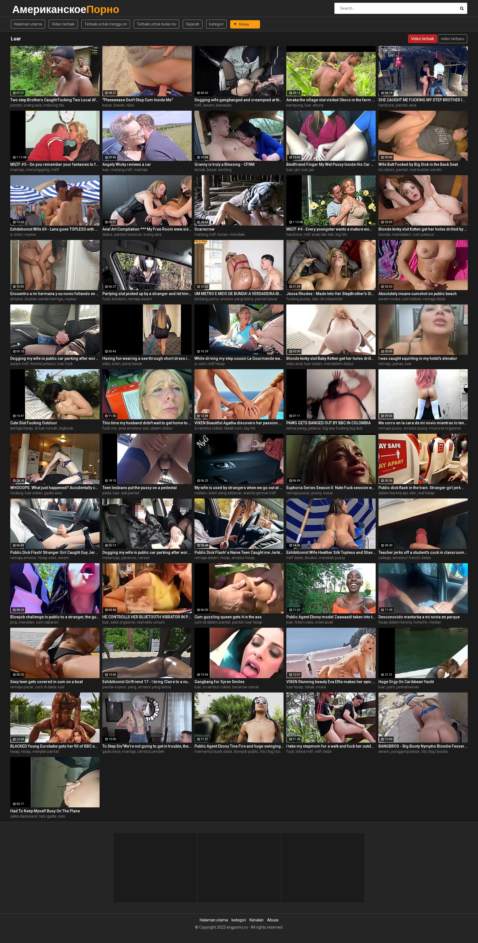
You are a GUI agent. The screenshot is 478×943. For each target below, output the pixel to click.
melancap (111, 558)
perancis (128, 558)
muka (321, 687)
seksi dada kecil (23, 816)
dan (315, 299)
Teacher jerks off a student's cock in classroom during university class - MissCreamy (423, 552)
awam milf (19, 363)
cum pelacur (423, 234)
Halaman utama (28, 24)
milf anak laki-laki (319, 234)
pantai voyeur (114, 687)
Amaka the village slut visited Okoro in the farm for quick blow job (331, 100)
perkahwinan (407, 687)
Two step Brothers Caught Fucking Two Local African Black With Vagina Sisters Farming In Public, (55, 100)
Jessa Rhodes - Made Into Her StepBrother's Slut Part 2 (331, 293)
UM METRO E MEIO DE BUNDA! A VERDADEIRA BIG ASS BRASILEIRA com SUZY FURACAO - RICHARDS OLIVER (239, 293)
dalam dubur (161, 428)
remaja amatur (23, 558)
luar (308, 105)
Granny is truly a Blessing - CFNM (224, 164)
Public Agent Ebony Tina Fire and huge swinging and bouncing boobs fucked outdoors (239, 746)
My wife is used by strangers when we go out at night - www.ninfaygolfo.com (239, 487)
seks (106, 363)
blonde (384, 234)
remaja (384, 363)
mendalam (401, 234)
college (384, 558)
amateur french (406, 558)
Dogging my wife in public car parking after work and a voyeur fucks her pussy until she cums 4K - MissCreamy (55, 358)
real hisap (426, 493)
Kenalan (257, 920)
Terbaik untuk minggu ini (105, 24)
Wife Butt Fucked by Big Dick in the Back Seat (418, 164)
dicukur (311, 558)
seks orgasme (123, 622)
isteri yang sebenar (225, 493)
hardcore (386, 105)
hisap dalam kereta (395, 622)
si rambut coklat (208, 428)
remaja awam (140, 299)
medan (435, 622)
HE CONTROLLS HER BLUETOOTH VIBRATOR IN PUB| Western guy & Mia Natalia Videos (147, 617)
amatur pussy (416, 428)
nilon (130, 105)
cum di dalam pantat (212, 622)
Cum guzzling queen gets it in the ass (228, 617)
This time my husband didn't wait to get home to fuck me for (147, 423)
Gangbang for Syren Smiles (219, 682)
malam (200, 493)
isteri (18, 234)
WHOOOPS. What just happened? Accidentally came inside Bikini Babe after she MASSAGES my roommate (55, 487)
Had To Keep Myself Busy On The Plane (45, 811)
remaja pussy (390, 428)
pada (106, 493)
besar (212, 169)
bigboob (66, 428)
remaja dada (434, 299)
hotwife (420, 622)
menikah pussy (332, 558)
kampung (294, 105)
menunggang (37, 169)
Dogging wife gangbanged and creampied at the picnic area (239, 100)
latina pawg (296, 428)
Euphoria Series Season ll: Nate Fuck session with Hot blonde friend (331, 487)
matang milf (121, 169)
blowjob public (246, 751)
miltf (55, 169)
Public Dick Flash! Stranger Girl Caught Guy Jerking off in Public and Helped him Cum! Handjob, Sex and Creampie (55, 552)
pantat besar (266, 299)
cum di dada (45, 687)
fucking (16, 493)
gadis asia (53, 493)
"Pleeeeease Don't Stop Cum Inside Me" (137, 100)
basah (119, 105)
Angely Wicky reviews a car (126, 164)
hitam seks (304, 622)
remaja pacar (21, 687)
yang (132, 687)
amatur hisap (243, 558)
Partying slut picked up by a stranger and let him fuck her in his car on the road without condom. (147, 293)
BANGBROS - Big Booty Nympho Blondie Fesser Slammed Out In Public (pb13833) (423, 746)
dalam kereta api (393, 493)
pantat (16, 105)
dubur (107, 234)
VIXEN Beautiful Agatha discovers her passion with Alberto (239, 423)
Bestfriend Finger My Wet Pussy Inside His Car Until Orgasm (331, 164)
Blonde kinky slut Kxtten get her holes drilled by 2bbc (423, 229)
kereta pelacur (43, 363)
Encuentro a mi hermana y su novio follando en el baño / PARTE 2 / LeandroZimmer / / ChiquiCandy (55, 293)
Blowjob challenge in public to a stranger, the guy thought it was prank (55, 617)
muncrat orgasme (445, 428)
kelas (426, 558)
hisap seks (47, 558)
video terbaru (452, 39)
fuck (106, 299)
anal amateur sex (133, 428)
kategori (216, 24)
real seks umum (151, 622)
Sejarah (192, 24)
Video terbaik (63, 24)
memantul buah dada (213, 751)
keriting (225, 169)
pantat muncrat (128, 234)
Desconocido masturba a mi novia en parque (419, 617)
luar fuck (65, 363)
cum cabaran (47, 622)
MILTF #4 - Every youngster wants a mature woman (331, 229)
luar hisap (253, 622)
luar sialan (313, 363)
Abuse (273, 920)
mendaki (237, 234)
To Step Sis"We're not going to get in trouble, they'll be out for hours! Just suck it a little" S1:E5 (147, 746)
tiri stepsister (331, 299)
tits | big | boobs (273, 751)
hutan (223, 234)
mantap (17, 169)
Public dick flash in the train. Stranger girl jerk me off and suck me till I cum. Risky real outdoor (423, 487)
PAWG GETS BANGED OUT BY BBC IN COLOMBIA (328, 423)
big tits (341, 234)
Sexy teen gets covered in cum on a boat (46, 682)
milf (197, 105)
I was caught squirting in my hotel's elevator (417, 358)
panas (398, 363)
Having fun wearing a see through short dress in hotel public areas (147, 358)
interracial (324, 622)
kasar (107, 105)
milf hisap (216, 363)
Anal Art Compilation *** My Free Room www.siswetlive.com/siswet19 (147, 229)
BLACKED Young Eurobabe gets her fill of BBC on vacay (55, 746)
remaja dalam (206, 558)
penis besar (132, 363)
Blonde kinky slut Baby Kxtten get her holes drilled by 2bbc (331, 358)
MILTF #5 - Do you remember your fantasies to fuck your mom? (55, 164)
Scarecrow (204, 229)
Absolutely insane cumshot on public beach (417, 293)
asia (412, 105)
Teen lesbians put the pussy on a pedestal (139, 487)
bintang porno (206, 299)
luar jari (308, 169)
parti (391, 687)
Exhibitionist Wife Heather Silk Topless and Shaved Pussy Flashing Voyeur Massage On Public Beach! (331, 552)
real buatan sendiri (425, 169)
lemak (199, 169)
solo (61, 816)
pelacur (314, 428)
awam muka (389, 299)
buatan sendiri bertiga (44, 299)
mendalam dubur (339, 363)
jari (297, 169)
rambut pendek (150, 751)
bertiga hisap (21, 428)
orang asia (33, 105)
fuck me (109, 428)
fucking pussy (298, 299)
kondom (119, 299)
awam (208, 105)
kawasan (224, 105)
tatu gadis (47, 816)
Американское (26, 9)
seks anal (294, 363)
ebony (318, 105)
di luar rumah (46, 428)
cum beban (412, 299)
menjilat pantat (45, 751)
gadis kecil (111, 751)
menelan (26, 622)
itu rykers (386, 169)
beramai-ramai (245, 687)
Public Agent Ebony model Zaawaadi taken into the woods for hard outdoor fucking (331, 617)
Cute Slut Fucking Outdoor (33, 423)
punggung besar (405, 751)
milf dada (294, 558)
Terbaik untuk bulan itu (156, 24)
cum (202, 363)
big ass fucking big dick (343, 428)
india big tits (53, 105)
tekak (310, 687)
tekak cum (233, 428)
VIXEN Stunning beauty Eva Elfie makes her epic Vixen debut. (331, 682)
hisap (225, 558)
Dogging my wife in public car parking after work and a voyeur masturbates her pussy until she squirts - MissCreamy (147, 552)
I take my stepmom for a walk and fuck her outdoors (331, 746)
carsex (144, 558)
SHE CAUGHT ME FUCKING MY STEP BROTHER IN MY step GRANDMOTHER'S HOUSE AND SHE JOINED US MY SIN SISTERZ (423, 100)
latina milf (304, 751)
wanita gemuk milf (259, 493)
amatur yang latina (236, 299)
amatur (16, 299)
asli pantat (130, 493)
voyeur (30, 234)
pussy (316, 493)
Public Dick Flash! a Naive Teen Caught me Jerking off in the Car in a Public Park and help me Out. (239, 552)
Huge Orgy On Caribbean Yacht (406, 682)
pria (13, 622)
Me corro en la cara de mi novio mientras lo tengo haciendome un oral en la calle (423, 423)
